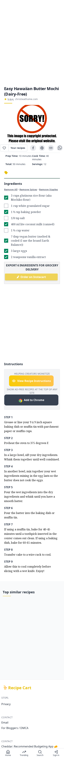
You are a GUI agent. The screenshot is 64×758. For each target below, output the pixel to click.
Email (4, 722)
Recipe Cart (19, 687)
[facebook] (33, 148)
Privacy (6, 704)
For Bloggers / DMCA (14, 728)
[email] (51, 148)
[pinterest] (42, 148)
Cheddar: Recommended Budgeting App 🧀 (29, 746)
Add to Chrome (34, 400)
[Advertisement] (32, 43)
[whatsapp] (60, 148)
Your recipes (18, 147)
